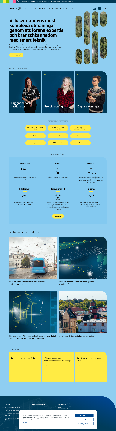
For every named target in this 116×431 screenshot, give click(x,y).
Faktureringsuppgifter (38, 404)
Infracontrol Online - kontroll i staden (35, 128)
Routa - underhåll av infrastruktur (58, 128)
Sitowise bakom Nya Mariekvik (12, 407)
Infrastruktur (35, 136)
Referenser (42, 8)
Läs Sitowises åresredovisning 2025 (89, 359)
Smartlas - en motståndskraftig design (80, 128)
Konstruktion (80, 136)
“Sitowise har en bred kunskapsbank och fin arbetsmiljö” (57, 359)
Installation (58, 136)
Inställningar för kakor (84, 424)
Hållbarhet (80, 143)
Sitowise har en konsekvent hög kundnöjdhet (16, 410)
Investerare (65, 8)
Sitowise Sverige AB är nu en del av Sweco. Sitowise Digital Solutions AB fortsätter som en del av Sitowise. (46, 1)
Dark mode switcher (94, 9)
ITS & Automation (58, 143)
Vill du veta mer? (16, 55)
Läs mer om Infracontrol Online (23, 358)
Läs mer (24, 422)
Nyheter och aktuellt (22, 232)
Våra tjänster (58, 216)
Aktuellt (27, 8)
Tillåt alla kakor (84, 416)
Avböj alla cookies (84, 420)
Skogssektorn (35, 143)
